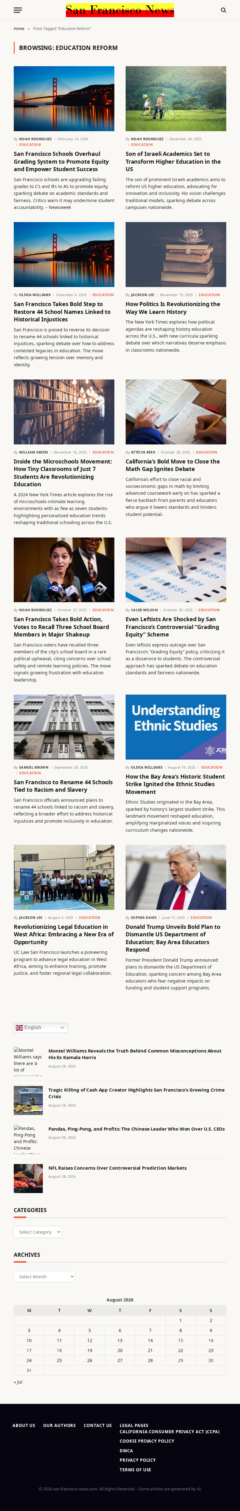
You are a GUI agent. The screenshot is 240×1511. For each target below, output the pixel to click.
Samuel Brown (33, 767)
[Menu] (18, 10)
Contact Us (98, 1425)
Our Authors (59, 1425)
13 (120, 1340)
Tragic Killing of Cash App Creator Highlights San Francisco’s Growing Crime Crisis (136, 1093)
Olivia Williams (35, 294)
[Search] (223, 10)
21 (150, 1350)
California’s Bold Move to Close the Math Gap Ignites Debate (173, 465)
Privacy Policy (138, 1460)
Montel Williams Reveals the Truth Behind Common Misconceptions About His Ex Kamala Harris (135, 1054)
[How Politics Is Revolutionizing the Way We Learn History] (176, 254)
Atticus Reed (143, 452)
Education (30, 144)
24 (29, 1360)
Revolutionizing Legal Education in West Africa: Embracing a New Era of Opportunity (64, 934)
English (32, 1027)
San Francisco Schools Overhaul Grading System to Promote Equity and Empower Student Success (61, 161)
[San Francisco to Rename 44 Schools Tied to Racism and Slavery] (64, 727)
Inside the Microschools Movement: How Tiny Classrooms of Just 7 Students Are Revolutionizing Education (63, 473)
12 (89, 1340)
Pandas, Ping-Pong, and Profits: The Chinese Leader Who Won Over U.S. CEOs (136, 1129)
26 (89, 1360)
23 (210, 1350)
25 (59, 1360)
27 (120, 1360)
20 (120, 1350)
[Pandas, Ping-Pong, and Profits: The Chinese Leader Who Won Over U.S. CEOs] (28, 1139)
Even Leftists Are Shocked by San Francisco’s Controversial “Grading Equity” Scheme (172, 626)
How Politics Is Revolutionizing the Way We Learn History (173, 307)
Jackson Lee (142, 294)
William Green (33, 452)
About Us (23, 1425)
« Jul (18, 1382)
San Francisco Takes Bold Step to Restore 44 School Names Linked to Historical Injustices (62, 311)
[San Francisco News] (120, 10)
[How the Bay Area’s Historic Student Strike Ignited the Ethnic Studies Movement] (176, 727)
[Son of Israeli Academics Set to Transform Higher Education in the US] (176, 98)
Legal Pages (134, 1425)
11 (59, 1340)
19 (89, 1350)
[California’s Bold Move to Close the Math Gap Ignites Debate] (176, 411)
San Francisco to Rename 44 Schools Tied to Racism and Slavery (63, 785)
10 (29, 1340)
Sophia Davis (144, 917)
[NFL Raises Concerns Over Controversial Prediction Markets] (28, 1178)
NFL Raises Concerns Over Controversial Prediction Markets (117, 1168)
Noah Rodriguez (35, 138)
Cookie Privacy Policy (147, 1441)
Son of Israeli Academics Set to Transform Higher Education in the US (173, 161)
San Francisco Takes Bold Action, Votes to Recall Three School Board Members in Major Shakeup (61, 626)
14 (150, 1340)
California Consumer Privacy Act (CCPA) (170, 1431)
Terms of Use (135, 1470)
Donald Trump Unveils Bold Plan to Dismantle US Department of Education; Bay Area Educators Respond (173, 938)
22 (180, 1350)
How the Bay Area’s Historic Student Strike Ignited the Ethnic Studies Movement (175, 784)
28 (150, 1360)
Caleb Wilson (144, 609)
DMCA (126, 1451)
